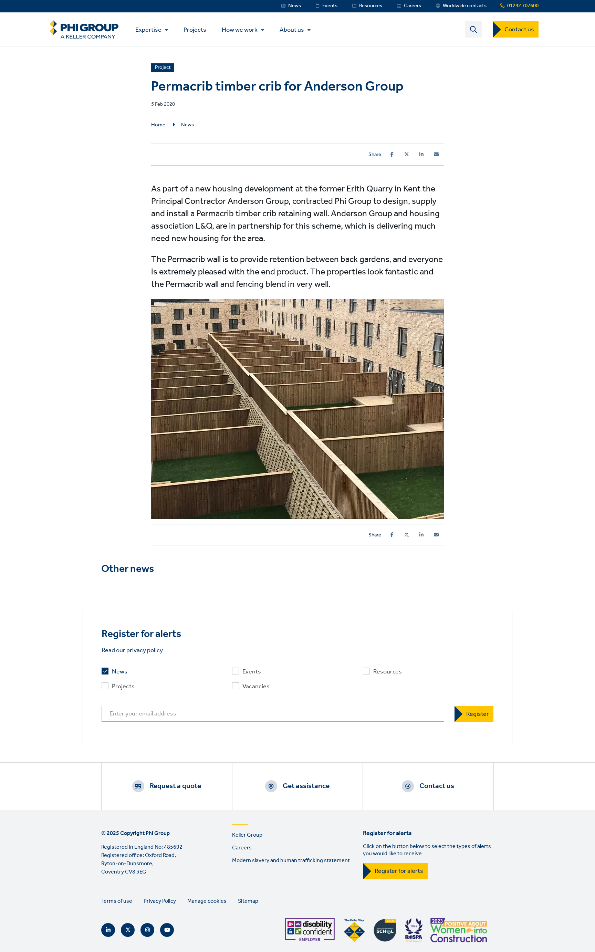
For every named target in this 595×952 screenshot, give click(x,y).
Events (329, 6)
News (294, 6)
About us (292, 30)
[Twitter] (406, 154)
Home (158, 125)
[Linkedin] (421, 154)
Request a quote (175, 786)
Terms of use (116, 901)
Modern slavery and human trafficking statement (291, 860)
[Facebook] (392, 154)
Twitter (128, 930)
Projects (195, 29)
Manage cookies (207, 901)
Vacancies (256, 686)
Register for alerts (399, 871)
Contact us (519, 29)
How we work (240, 30)
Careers (412, 6)
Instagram (147, 930)
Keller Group (247, 835)
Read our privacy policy (132, 650)
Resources (370, 6)
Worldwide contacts (465, 6)
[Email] (436, 154)
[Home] (84, 29)
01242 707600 (523, 6)
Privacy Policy (160, 901)
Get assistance (306, 786)
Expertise (148, 30)
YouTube (167, 930)
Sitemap (248, 901)
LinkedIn (108, 930)
